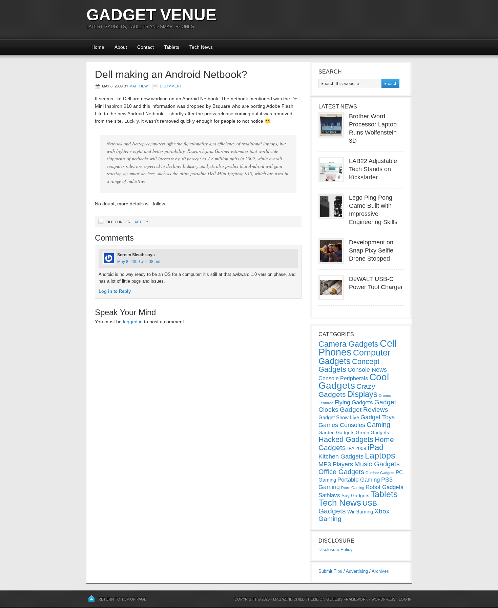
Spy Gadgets (355, 495)
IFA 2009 (356, 448)
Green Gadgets (372, 432)
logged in (133, 321)
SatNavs (329, 495)
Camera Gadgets (348, 344)
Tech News (201, 47)
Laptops (140, 222)
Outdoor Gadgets (380, 473)
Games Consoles (341, 425)
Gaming (378, 424)
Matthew (138, 86)
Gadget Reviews (364, 409)
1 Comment (171, 86)
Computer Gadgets (354, 357)
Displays (362, 394)
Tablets (171, 47)
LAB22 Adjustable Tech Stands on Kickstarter (373, 169)
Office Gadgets (341, 471)
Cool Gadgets (353, 381)
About (121, 47)
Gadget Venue (151, 15)
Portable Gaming (358, 480)
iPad (375, 447)
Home (97, 47)
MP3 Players (335, 464)
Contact (145, 47)
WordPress (383, 599)
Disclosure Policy (335, 549)
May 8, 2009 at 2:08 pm (138, 261)
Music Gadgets (377, 464)
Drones (385, 395)
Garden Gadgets (336, 432)
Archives (380, 571)
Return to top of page (122, 599)
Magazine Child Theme (295, 599)
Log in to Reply (115, 291)
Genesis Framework (347, 599)
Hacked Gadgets (345, 439)
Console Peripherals (343, 378)
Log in (405, 599)
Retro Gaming (352, 488)
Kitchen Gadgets (341, 456)
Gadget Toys (377, 417)
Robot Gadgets (384, 487)
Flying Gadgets (354, 402)
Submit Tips (330, 571)
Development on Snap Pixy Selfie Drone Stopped (371, 250)
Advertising (357, 571)
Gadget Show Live (338, 417)
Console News (367, 369)
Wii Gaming (360, 511)
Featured (325, 403)
